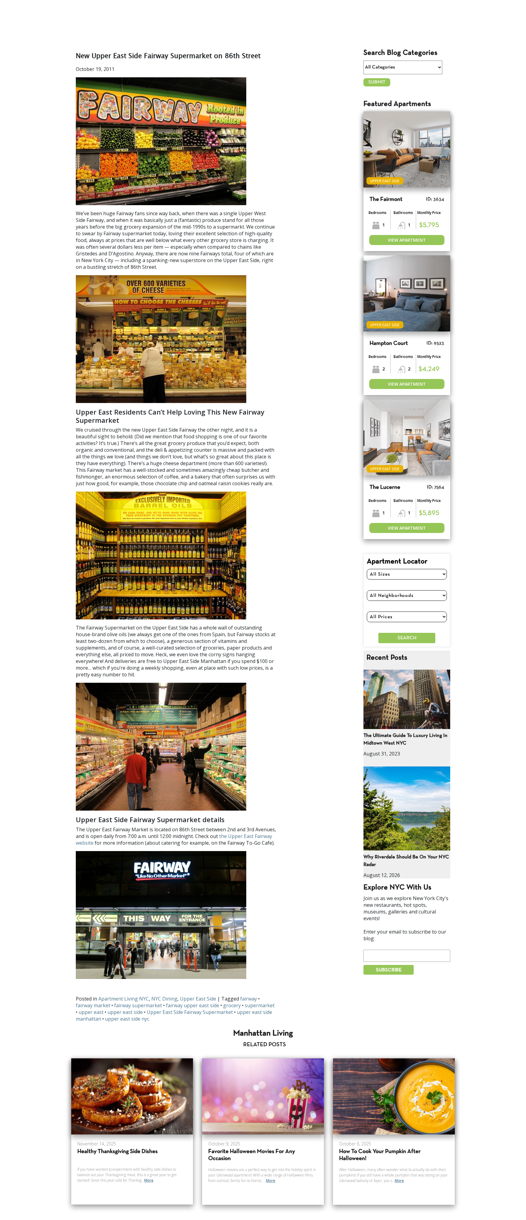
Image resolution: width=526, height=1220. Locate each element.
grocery (232, 1005)
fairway (248, 998)
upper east (91, 1012)
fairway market (93, 1005)
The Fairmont (386, 199)
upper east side (125, 1012)
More (148, 1180)
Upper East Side (198, 998)
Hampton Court (389, 343)
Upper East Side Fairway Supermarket (190, 1012)
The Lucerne (385, 487)
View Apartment (407, 240)
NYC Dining (164, 998)
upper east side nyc (127, 1018)
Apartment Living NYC (123, 998)
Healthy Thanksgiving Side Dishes (117, 1151)
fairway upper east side (192, 1005)
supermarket (260, 1005)
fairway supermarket (138, 1005)
